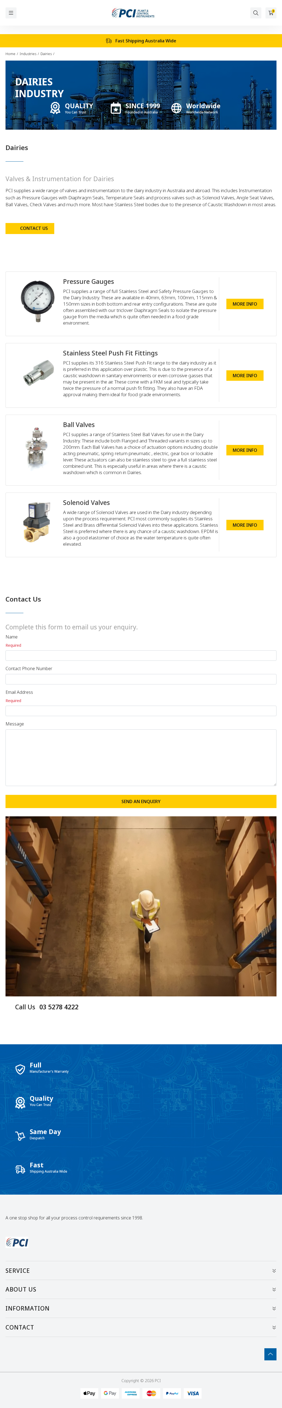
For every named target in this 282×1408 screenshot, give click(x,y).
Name (12, 637)
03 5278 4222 (46, 1007)
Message (15, 724)
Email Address (19, 692)
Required (13, 645)
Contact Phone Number (29, 668)
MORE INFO (245, 304)
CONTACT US (34, 228)
